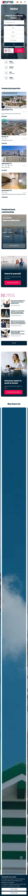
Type (13, 32)
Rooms (13, 36)
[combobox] (14, 22)
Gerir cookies (14, 889)
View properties (14, 245)
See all (14, 343)
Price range (13, 40)
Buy (13, 28)
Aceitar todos (14, 893)
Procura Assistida (19, 50)
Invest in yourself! (12, 282)
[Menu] (25, 2)
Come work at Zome (13, 392)
